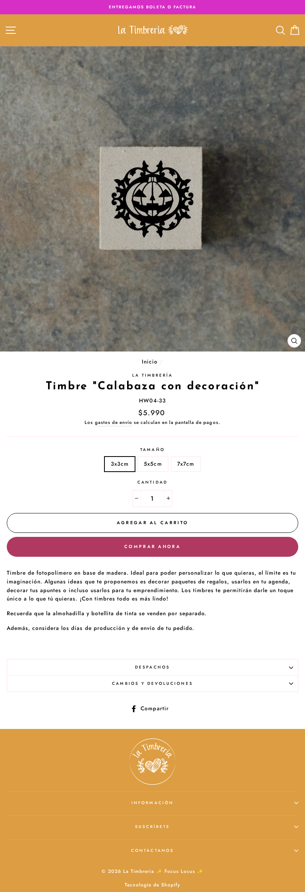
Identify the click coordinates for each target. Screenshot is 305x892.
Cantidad (152, 482)
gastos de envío (113, 422)
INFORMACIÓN (152, 803)
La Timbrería (152, 375)
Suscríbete (152, 827)
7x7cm (185, 464)
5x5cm (153, 464)
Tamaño (152, 450)
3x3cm (120, 464)
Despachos (152, 667)
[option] (152, 7)
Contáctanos (152, 850)
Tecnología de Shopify (152, 884)
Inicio (150, 361)
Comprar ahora (152, 546)
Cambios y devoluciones (152, 683)
